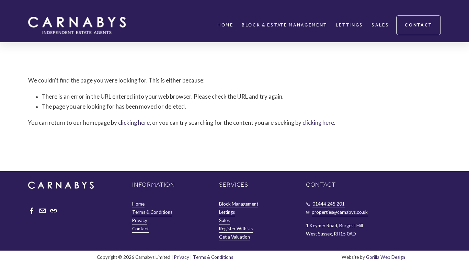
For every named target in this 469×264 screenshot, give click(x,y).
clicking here (134, 122)
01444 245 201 (328, 204)
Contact (418, 25)
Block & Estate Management (284, 25)
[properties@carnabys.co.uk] (42, 210)
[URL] (53, 210)
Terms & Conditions (152, 212)
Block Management (238, 204)
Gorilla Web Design (385, 257)
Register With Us (236, 228)
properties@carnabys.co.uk (340, 212)
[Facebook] (31, 210)
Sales (380, 25)
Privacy (139, 220)
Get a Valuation (234, 237)
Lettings (349, 25)
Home (225, 25)
